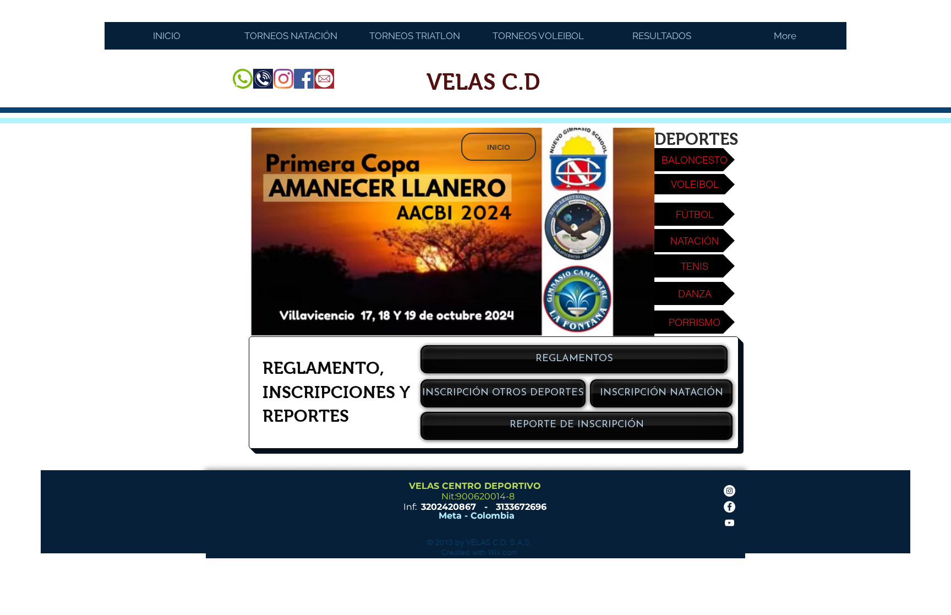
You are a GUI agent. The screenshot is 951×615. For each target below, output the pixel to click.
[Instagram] (283, 79)
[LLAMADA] (263, 79)
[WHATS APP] (243, 79)
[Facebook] (304, 79)
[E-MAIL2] (324, 79)
